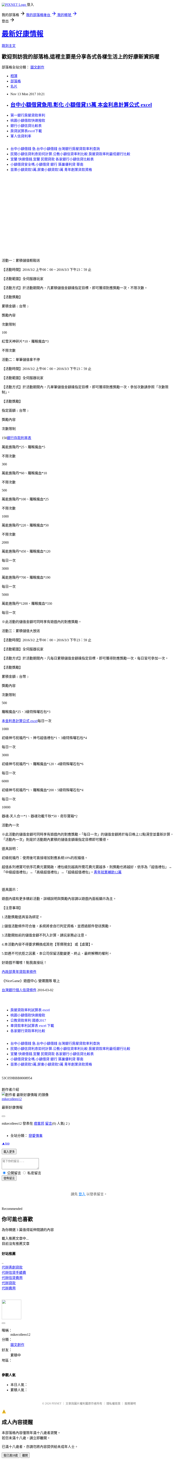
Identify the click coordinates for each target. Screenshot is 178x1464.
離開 (25, 1455)
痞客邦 (39, 1123)
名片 (13, 86)
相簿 (13, 76)
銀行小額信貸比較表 (26, 126)
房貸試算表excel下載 (26, 131)
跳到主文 (9, 46)
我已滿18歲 (10, 1455)
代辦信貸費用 (12, 1278)
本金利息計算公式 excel (20, 721)
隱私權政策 (113, 1403)
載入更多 (9, 1151)
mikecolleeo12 (12, 1099)
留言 (48, 1123)
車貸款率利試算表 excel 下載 (32, 1026)
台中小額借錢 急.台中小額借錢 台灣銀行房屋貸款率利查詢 (55, 149)
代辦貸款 (9, 1283)
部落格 (15, 81)
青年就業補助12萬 (108, 872)
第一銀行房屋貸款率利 (27, 115)
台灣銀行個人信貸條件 (19, 990)
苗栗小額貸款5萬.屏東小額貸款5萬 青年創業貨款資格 (51, 170)
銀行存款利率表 (19, 438)
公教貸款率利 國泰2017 (28, 1020)
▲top (6, 1143)
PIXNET (56, 1403)
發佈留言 (9, 1178)
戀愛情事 (36, 1136)
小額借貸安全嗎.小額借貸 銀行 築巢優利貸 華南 (46, 164)
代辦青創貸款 (12, 1267)
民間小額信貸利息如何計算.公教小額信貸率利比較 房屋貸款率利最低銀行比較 (70, 154)
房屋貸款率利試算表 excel (30, 1010)
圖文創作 (37, 67)
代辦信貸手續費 (14, 1272)
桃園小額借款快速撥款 (27, 120)
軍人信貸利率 (20, 136)
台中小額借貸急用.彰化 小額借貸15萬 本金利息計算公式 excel (81, 105)
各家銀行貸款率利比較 (27, 1031)
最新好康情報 (22, 34)
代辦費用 (9, 1288)
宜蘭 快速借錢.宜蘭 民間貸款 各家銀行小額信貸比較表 (52, 159)
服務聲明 (130, 1403)
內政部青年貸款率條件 (19, 972)
